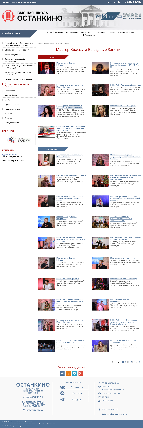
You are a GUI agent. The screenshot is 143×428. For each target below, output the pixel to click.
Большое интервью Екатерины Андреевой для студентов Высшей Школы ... (125, 198)
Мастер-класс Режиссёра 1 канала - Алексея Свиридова (125, 238)
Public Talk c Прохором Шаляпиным (125, 85)
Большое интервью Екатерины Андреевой (123, 341)
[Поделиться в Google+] (80, 373)
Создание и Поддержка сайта (20, 426)
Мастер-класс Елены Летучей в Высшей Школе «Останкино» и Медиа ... (69, 198)
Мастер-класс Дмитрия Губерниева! (66, 259)
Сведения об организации (19, 2)
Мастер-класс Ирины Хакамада (123, 278)
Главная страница (110, 383)
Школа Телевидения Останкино (21, 422)
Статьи (105, 397)
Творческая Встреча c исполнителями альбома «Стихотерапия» (121, 219)
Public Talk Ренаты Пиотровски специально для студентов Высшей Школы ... (123, 322)
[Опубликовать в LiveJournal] (74, 373)
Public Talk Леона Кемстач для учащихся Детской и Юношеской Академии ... (70, 239)
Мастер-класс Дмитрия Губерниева (66, 64)
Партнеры (8, 131)
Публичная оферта (111, 393)
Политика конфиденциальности (113, 388)
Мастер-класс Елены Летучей (123, 105)
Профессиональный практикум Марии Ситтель (69, 156)
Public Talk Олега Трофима (67, 278)
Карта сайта (107, 401)
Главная (40, 43)
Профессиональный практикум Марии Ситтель (69, 86)
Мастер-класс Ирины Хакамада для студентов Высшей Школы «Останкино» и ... (125, 177)
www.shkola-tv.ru (40, 424)
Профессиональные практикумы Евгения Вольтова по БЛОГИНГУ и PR (125, 65)
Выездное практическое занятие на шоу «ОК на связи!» (70, 341)
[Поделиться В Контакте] (62, 373)
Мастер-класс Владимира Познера (71, 175)
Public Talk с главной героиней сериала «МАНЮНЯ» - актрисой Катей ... (69, 301)
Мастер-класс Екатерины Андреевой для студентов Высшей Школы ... (125, 157)
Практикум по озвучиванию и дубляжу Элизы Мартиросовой (69, 106)
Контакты (110, 2)
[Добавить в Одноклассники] (68, 373)
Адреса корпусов (110, 409)
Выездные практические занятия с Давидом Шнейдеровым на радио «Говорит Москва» (71, 128)
